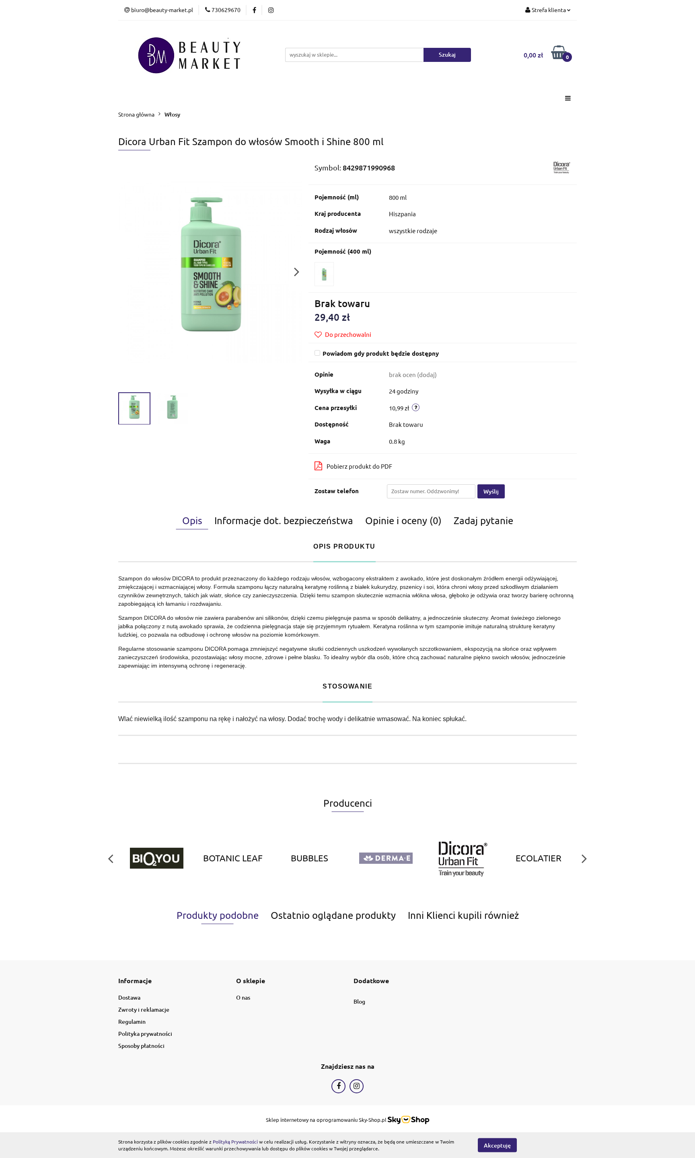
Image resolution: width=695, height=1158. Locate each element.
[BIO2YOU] (156, 858)
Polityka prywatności (145, 1033)
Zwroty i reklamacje (143, 1009)
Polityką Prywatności (235, 1141)
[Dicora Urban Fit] (562, 166)
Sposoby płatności (141, 1045)
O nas (243, 997)
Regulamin (132, 1021)
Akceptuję (497, 1145)
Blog (359, 1001)
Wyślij (491, 491)
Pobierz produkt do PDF (359, 466)
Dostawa (129, 997)
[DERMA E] (386, 858)
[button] (135, 981)
